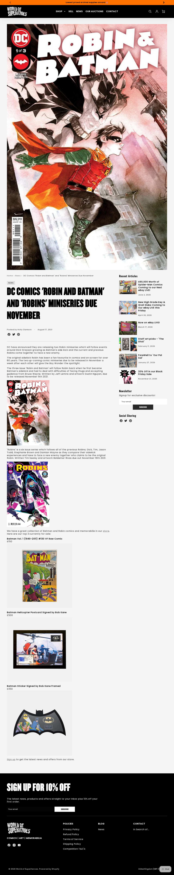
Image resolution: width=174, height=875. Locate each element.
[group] (87, 2)
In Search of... (141, 829)
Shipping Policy (72, 844)
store (106, 531)
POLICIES (68, 823)
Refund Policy (71, 834)
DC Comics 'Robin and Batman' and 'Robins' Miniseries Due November (59, 275)
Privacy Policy (71, 829)
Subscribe (143, 407)
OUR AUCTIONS (95, 11)
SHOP (59, 11)
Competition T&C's (74, 848)
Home (10, 275)
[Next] (163, 2)
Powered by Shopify (49, 869)
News (18, 275)
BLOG (101, 823)
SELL (71, 11)
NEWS (79, 11)
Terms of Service (73, 839)
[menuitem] (61, 11)
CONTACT (112, 11)
